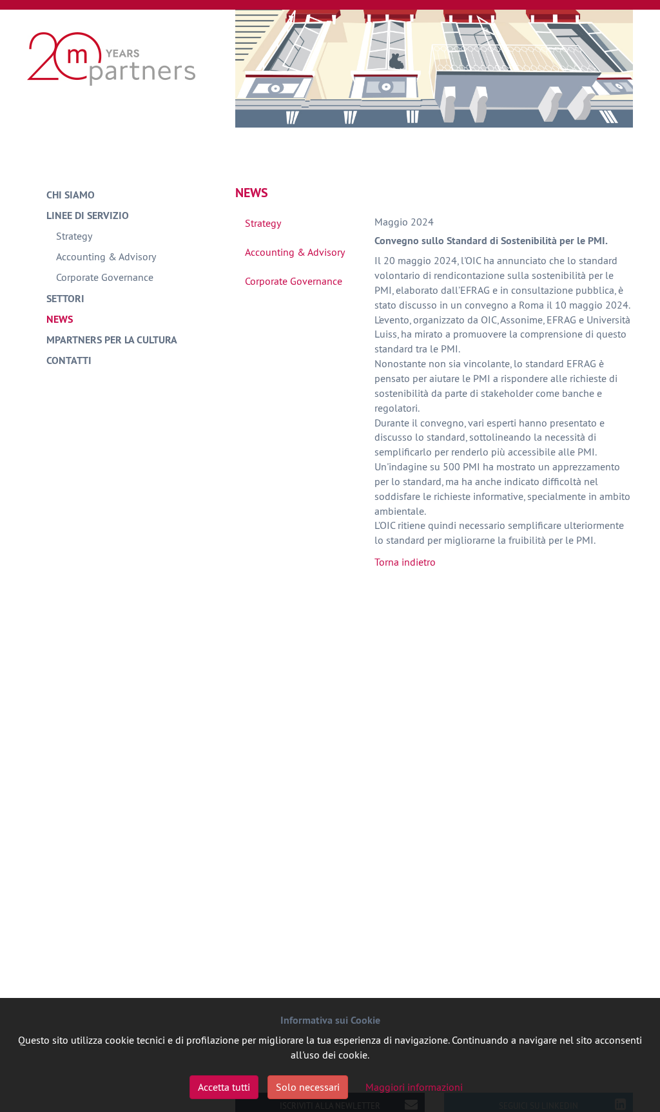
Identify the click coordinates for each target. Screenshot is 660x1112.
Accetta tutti (224, 1086)
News (59, 319)
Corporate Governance (104, 277)
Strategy (74, 235)
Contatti (69, 360)
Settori (65, 298)
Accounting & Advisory (106, 256)
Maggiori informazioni (414, 1086)
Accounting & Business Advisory (111, 57)
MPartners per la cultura (111, 340)
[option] (434, 69)
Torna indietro (405, 561)
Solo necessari (308, 1086)
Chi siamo (70, 195)
